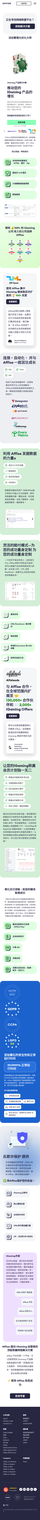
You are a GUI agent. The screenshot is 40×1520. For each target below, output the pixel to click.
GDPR (25, 1440)
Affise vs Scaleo (9, 1469)
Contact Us (7, 1423)
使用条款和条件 (28, 1432)
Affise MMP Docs (9, 1453)
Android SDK (27, 1423)
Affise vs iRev (8, 1467)
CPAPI (25, 1421)
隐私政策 (26, 1435)
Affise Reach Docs (10, 1450)
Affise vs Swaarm (9, 1472)
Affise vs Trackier (9, 1474)
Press (5, 1437)
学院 (4, 1435)
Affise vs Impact (9, 1464)
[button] (7, 519)
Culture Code (8, 1421)
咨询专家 (24, 3)
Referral (6, 1440)
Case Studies (8, 1432)
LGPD (25, 1443)
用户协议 (26, 1437)
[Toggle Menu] (35, 4)
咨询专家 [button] (21, 122)
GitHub (5, 1443)
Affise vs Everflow (9, 1462)
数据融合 (26, 1418)
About (5, 1418)
